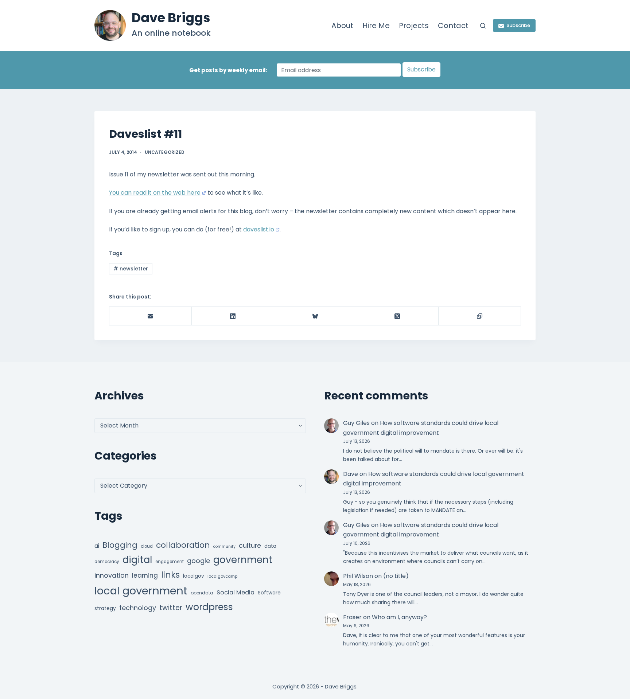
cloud (147, 546)
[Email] (150, 316)
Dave (350, 474)
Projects (414, 25)
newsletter (130, 268)
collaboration (183, 545)
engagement (169, 562)
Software (269, 592)
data (270, 546)
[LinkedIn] (233, 316)
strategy (105, 608)
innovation (111, 575)
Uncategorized (164, 152)
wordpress (209, 607)
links (170, 575)
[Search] (483, 25)
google (198, 560)
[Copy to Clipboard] (480, 316)
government (242, 559)
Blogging (119, 545)
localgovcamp (222, 576)
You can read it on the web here (155, 192)
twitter (170, 608)
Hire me (376, 25)
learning (145, 575)
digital (137, 559)
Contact (453, 25)
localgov (193, 576)
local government (140, 590)
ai (96, 546)
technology (137, 607)
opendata (202, 593)
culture (250, 545)
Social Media (235, 592)
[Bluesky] (315, 316)
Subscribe (518, 25)
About (342, 25)
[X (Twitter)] (397, 316)
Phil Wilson (358, 576)
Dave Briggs (171, 18)
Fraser (352, 617)
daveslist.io (258, 229)
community (224, 546)
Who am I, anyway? (399, 617)
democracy (106, 562)
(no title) (396, 576)
